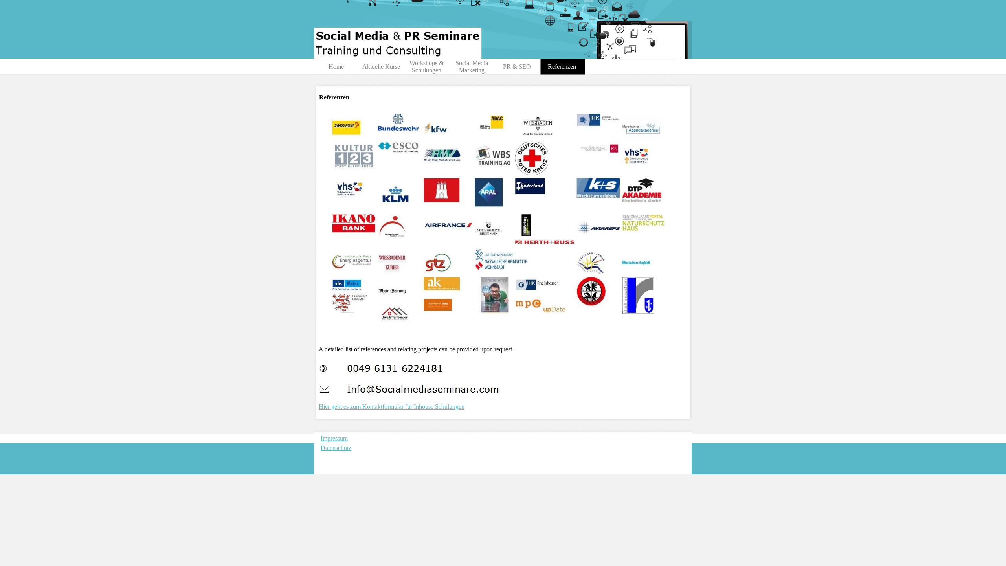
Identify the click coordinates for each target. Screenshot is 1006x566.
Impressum (334, 438)
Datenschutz (336, 448)
